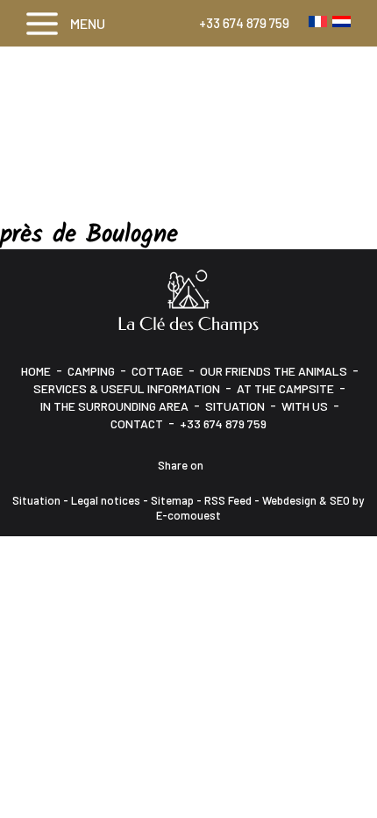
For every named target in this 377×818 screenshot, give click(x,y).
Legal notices (105, 500)
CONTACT (136, 423)
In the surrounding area (114, 405)
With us (304, 405)
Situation (235, 405)
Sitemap (172, 500)
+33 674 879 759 (244, 23)
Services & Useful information (126, 388)
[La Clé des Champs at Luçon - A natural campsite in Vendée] (188, 299)
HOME (36, 370)
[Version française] (318, 21)
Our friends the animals (273, 370)
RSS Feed (228, 500)
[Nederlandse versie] (341, 21)
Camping (91, 370)
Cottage (157, 370)
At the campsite (285, 388)
